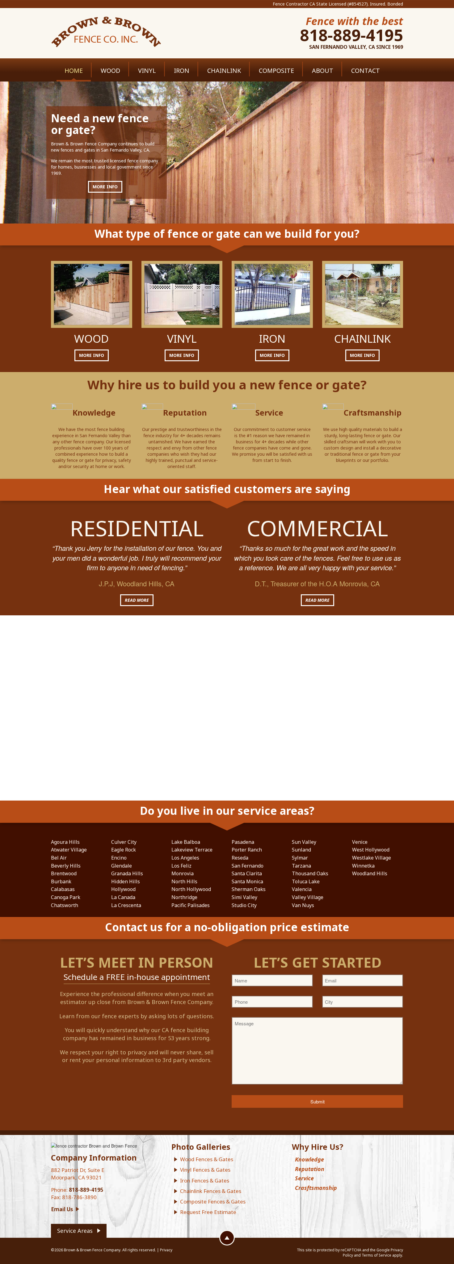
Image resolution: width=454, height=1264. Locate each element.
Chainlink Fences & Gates (210, 1191)
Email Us (62, 1209)
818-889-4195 (351, 35)
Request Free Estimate (208, 1212)
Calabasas (63, 889)
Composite (276, 70)
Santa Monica (247, 881)
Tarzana (301, 865)
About (322, 70)
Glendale (121, 865)
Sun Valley (304, 842)
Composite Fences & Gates (213, 1201)
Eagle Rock (123, 849)
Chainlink (224, 70)
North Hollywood (191, 889)
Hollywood (123, 889)
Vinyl (147, 70)
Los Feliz (181, 865)
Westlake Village (371, 857)
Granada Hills (127, 873)
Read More (137, 600)
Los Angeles (185, 857)
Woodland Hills (369, 873)
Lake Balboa (185, 842)
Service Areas (75, 1230)
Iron (181, 70)
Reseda (240, 857)
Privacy (166, 1250)
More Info (105, 187)
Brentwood (64, 873)
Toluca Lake (306, 881)
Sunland (301, 849)
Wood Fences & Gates (206, 1159)
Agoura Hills (65, 842)
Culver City (124, 842)
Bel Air (59, 857)
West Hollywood (370, 849)
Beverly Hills (66, 865)
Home (74, 70)
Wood (110, 70)
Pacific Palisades (190, 905)
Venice (360, 842)
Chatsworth (64, 905)
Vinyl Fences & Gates (205, 1169)
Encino (119, 857)
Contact (365, 70)
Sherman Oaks (249, 889)
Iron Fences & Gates (204, 1180)
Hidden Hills (125, 881)
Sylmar (300, 857)
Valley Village (307, 897)
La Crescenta (126, 905)
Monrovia (182, 873)
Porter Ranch (247, 849)
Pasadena (243, 842)
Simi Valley (244, 897)
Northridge (184, 897)
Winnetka (363, 865)
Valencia (302, 889)
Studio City (244, 905)
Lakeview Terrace (191, 849)
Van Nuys (303, 905)
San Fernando (247, 865)
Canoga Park (65, 897)
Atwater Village (69, 849)
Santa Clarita (247, 873)
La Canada (123, 897)
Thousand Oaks (310, 873)
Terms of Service (376, 1255)
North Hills (184, 881)
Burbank (61, 881)
